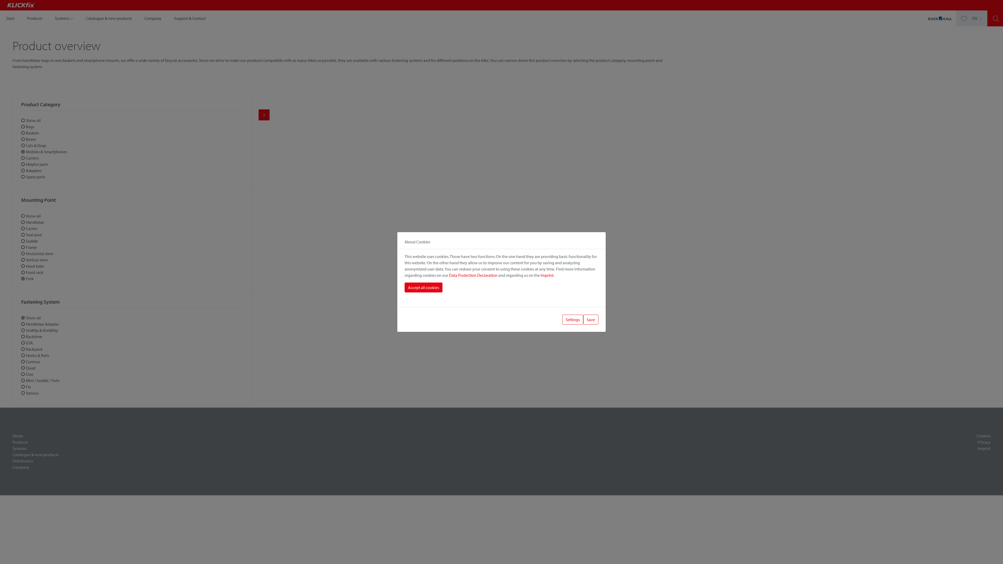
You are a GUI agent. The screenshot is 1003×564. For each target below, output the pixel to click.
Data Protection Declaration (473, 275)
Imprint (547, 275)
